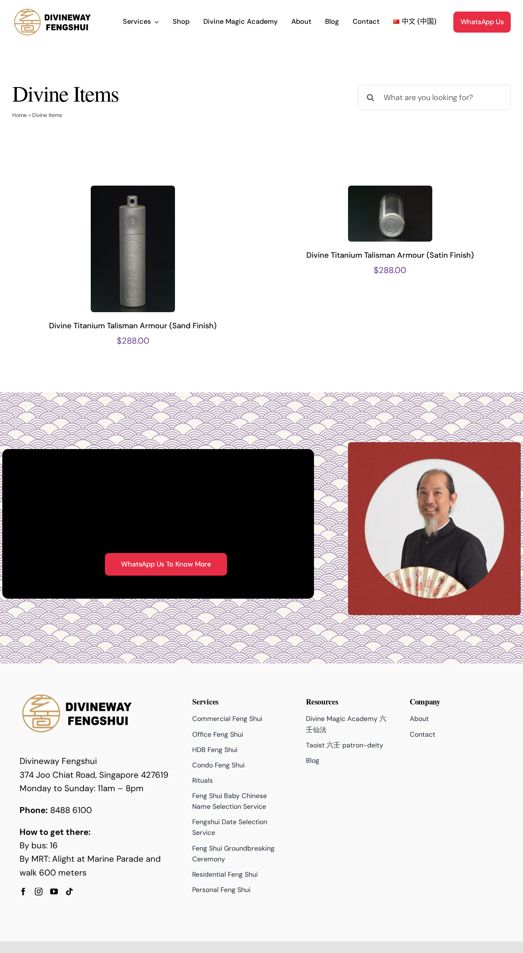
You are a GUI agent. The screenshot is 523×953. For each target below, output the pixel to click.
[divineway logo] (52, 10)
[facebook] (23, 891)
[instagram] (38, 891)
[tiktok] (69, 891)
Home (19, 115)
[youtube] (54, 891)
